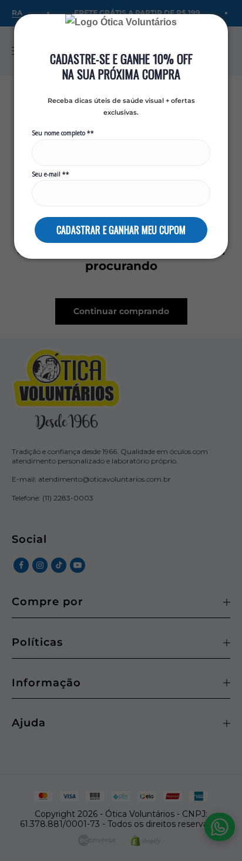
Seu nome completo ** (63, 133)
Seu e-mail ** (50, 174)
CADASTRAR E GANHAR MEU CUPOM (121, 230)
